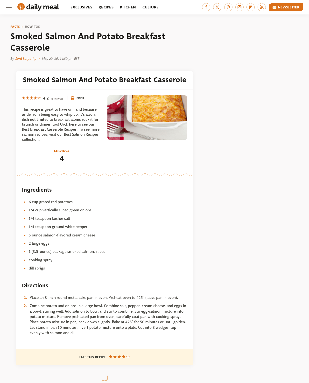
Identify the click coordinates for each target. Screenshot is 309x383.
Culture (150, 7)
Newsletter (288, 7)
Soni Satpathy (25, 58)
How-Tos (32, 26)
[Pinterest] (228, 7)
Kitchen (128, 7)
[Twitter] (217, 7)
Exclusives (81, 7)
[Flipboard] (250, 7)
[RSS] (262, 7)
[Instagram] (239, 7)
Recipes (106, 7)
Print (80, 98)
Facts (15, 26)
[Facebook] (206, 7)
